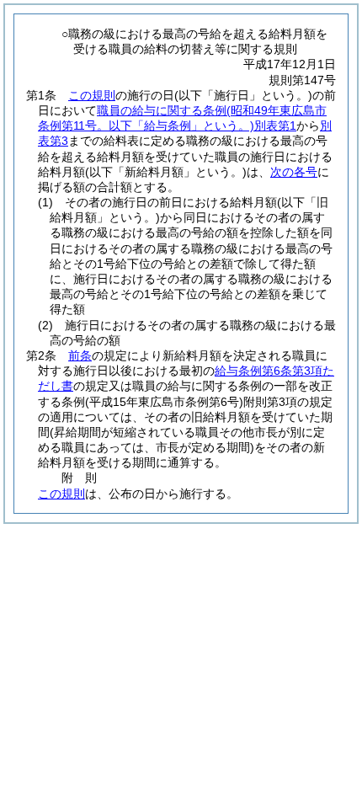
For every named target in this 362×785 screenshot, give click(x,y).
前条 (80, 355)
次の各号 (293, 172)
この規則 (91, 95)
